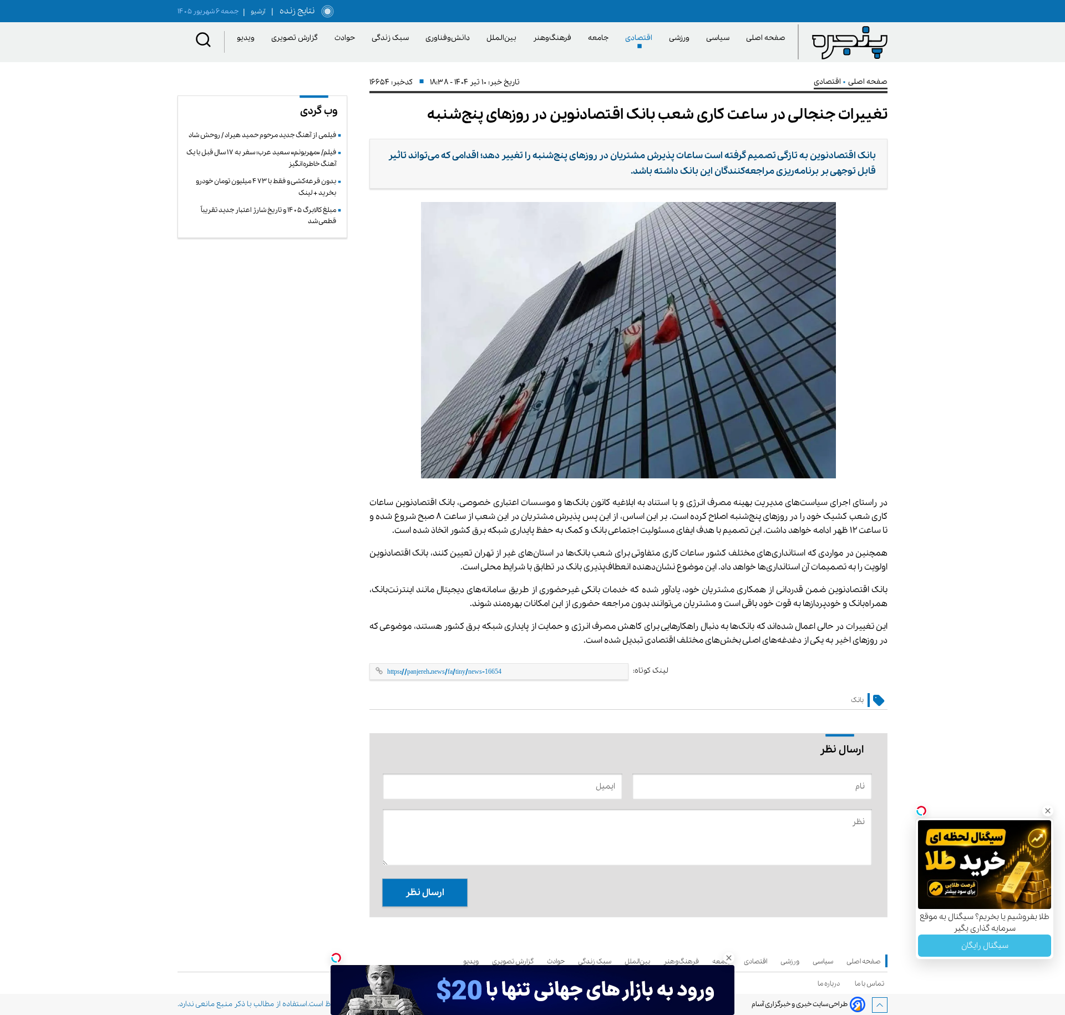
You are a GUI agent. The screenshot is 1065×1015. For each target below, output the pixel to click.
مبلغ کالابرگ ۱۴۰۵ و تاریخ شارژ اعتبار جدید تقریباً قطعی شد (268, 215)
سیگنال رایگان (984, 945)
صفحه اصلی (765, 38)
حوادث (346, 38)
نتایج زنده (295, 11)
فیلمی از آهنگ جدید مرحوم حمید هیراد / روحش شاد (262, 135)
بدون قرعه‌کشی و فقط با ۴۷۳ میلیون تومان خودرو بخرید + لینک (266, 186)
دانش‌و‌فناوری (449, 38)
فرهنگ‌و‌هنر (554, 38)
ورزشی (681, 38)
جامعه (600, 38)
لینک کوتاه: (650, 670)
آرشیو (254, 11)
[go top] (880, 1005)
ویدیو (247, 38)
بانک (857, 700)
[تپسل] (336, 957)
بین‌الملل (503, 38)
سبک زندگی (392, 38)
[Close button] (1047, 810)
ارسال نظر (424, 892)
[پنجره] (850, 42)
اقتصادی (640, 38)
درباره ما (830, 983)
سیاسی (719, 38)
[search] (203, 42)
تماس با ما (871, 983)
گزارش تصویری (296, 38)
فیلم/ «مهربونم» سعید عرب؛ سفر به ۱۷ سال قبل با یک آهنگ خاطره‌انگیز (261, 158)
